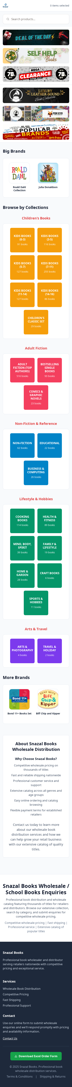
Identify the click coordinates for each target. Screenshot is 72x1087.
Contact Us (10, 1038)
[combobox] (36, 19)
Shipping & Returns (53, 1076)
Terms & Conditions (20, 1076)
